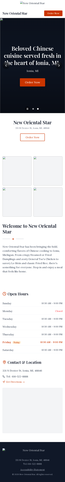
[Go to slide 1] (33, 109)
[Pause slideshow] (27, 108)
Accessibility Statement (32, 469)
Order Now (53, 13)
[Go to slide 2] (38, 109)
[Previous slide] (6, 65)
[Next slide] (59, 65)
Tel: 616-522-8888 (32, 463)
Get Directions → (15, 381)
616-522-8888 (17, 376)
